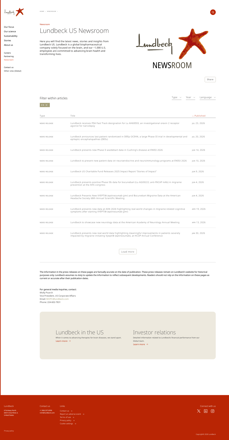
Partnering (9, 56)
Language (206, 97)
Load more (127, 251)
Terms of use (65, 417)
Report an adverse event (70, 414)
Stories (7, 40)
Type (174, 97)
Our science (10, 31)
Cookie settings (66, 423)
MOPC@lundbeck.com (57, 298)
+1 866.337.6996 (46, 410)
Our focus (9, 26)
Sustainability (10, 35)
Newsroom (9, 60)
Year (188, 97)
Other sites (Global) (12, 71)
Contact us (9, 67)
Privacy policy (65, 420)
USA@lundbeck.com (47, 413)
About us (8, 44)
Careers (7, 53)
